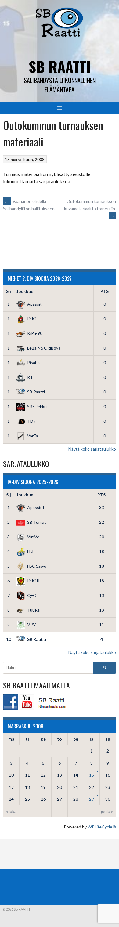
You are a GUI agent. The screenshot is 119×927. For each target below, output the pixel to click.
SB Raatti (60, 66)
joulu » (107, 811)
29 (91, 799)
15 (91, 775)
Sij (8, 291)
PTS (104, 291)
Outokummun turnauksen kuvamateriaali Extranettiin (90, 208)
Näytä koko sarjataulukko (92, 448)
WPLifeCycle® (102, 826)
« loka (11, 811)
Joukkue (24, 291)
